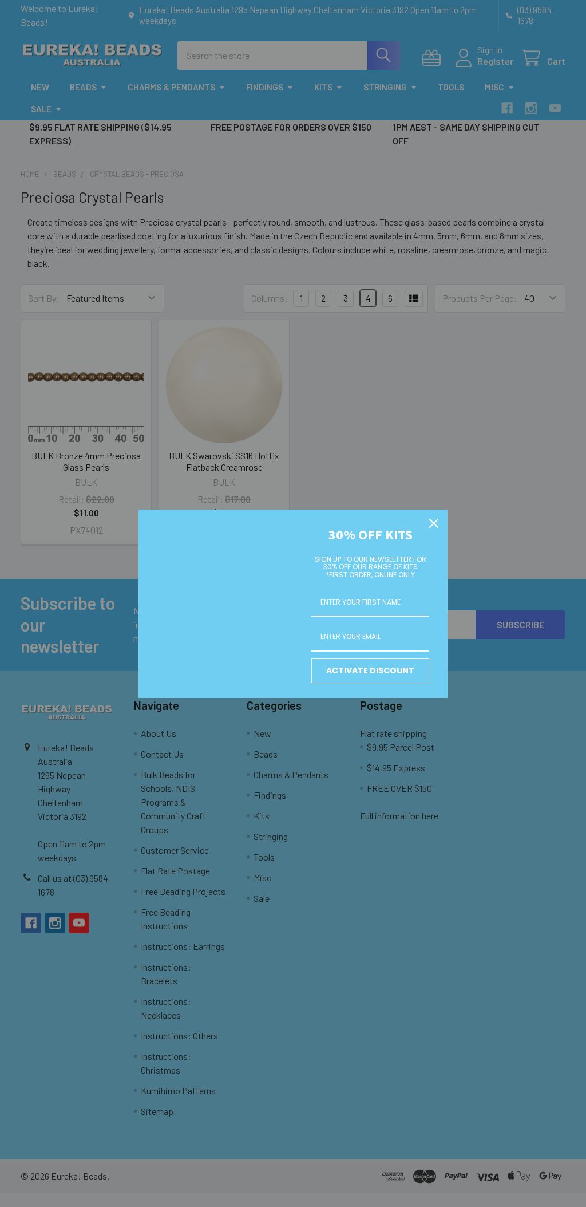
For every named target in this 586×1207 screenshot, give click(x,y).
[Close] (434, 523)
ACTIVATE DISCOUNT (370, 670)
